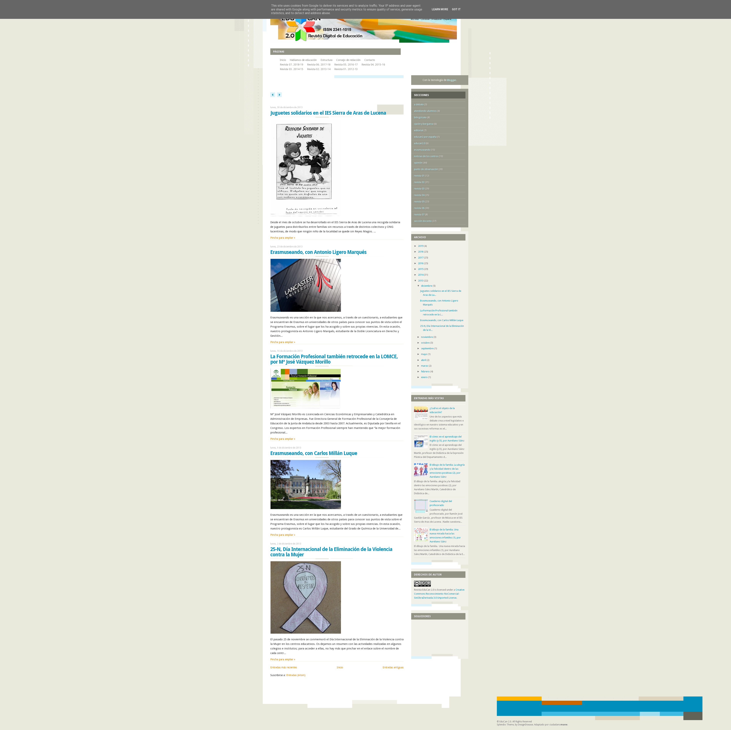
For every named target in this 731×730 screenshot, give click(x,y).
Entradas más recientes (283, 667)
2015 (421, 269)
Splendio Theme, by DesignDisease (515, 724)
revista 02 (419, 182)
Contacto (369, 60)
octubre (425, 342)
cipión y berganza (423, 123)
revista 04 (419, 195)
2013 (421, 280)
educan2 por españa (425, 136)
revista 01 (419, 175)
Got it (456, 9)
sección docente (423, 221)
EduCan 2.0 (505, 721)
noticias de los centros (426, 156)
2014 (421, 274)
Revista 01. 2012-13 (346, 69)
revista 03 (419, 188)
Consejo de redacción (348, 60)
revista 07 (419, 214)
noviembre (427, 337)
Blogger (451, 80)
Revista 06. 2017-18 (318, 64)
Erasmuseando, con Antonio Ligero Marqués (318, 252)
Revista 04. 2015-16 (373, 64)
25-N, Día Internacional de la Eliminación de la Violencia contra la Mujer (331, 552)
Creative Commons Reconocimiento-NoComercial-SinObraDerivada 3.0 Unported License (439, 593)
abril (424, 360)
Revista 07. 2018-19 (291, 64)
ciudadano (558, 724)
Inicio (283, 60)
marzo (425, 365)
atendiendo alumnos (425, 111)
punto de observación (426, 169)
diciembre (427, 285)
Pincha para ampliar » (282, 237)
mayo (424, 354)
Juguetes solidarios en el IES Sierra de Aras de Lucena (328, 113)
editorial (418, 130)
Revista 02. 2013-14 (318, 69)
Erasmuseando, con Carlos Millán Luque (313, 453)
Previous (272, 94)
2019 (421, 246)
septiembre (427, 348)
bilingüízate (420, 117)
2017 (421, 257)
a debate (419, 104)
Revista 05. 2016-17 (346, 64)
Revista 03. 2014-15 (291, 69)
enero (424, 377)
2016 (421, 263)
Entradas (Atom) (295, 675)
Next (279, 94)
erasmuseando (422, 149)
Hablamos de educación (303, 60)
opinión (418, 162)
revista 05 (419, 201)
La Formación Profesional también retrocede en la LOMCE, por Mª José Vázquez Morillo (334, 359)
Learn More (440, 9)
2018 (421, 251)
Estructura (326, 60)
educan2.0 (419, 143)
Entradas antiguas (393, 667)
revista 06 (419, 208)
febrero (425, 371)
